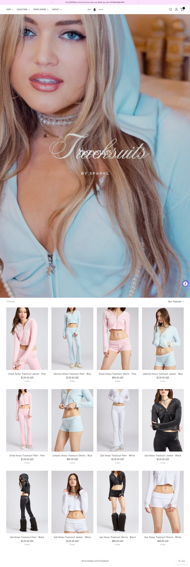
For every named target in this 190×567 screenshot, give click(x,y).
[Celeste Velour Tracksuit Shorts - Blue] (72, 420)
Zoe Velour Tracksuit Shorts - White (162, 537)
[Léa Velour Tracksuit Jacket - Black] (163, 420)
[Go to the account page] (176, 9)
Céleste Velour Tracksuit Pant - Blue (72, 373)
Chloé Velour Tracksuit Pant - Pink (27, 455)
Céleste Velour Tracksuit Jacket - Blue (163, 373)
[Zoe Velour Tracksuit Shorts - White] (163, 502)
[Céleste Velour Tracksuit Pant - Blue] (72, 338)
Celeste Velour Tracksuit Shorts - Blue (72, 455)
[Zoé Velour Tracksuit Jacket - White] (72, 502)
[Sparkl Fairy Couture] (95, 9)
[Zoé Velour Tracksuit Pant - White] (118, 420)
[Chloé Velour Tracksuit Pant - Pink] (27, 420)
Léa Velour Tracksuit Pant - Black (27, 537)
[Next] (138, 2)
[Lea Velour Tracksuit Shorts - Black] (118, 502)
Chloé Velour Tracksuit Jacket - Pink (27, 373)
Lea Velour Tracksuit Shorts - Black (117, 537)
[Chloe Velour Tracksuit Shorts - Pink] (118, 338)
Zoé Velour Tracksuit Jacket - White (72, 537)
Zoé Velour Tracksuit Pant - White (117, 455)
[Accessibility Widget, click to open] (185, 283)
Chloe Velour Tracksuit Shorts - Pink (117, 373)
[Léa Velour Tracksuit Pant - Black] (27, 502)
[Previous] (52, 2)
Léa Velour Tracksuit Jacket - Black (163, 455)
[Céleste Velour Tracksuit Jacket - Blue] (163, 338)
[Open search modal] (170, 9)
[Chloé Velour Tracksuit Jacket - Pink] (27, 338)
